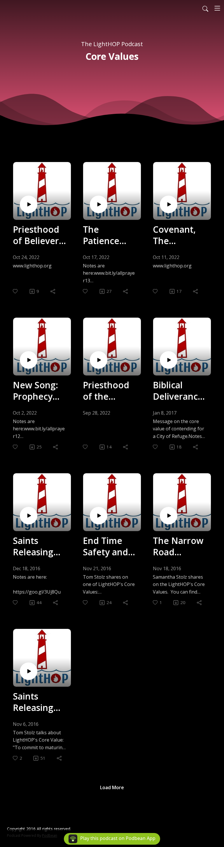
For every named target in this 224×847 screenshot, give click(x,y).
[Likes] (15, 291)
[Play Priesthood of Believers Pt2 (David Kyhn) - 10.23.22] (28, 204)
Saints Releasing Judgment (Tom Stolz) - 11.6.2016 (39, 702)
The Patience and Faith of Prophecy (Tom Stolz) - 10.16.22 (109, 235)
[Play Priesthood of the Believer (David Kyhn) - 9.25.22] (98, 360)
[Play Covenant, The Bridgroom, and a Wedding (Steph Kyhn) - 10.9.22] (168, 204)
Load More (112, 787)
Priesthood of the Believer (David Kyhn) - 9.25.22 (109, 390)
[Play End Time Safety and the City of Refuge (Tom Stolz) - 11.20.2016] (98, 515)
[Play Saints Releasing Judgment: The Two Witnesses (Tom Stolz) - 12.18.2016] (28, 515)
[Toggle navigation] (217, 8)
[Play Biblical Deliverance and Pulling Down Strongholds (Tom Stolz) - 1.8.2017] (168, 360)
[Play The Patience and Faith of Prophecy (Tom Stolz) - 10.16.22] (98, 204)
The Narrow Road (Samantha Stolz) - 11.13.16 (178, 546)
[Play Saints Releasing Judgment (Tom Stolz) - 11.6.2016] (28, 671)
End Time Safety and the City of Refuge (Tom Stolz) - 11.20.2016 (109, 546)
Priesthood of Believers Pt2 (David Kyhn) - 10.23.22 (38, 235)
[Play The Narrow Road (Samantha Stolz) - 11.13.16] (168, 515)
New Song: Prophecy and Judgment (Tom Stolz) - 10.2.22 (39, 390)
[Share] (53, 291)
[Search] (205, 8)
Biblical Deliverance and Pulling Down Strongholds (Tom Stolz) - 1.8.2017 (179, 390)
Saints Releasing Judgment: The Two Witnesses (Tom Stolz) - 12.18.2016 (39, 546)
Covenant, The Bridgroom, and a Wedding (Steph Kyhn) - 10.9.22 (177, 235)
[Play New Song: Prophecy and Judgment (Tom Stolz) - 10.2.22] (28, 360)
